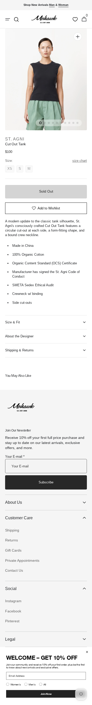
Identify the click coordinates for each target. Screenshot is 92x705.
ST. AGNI (14, 139)
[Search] (16, 19)
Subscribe (46, 482)
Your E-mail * (15, 456)
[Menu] (7, 19)
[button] (84, 19)
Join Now (46, 693)
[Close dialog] (87, 652)
